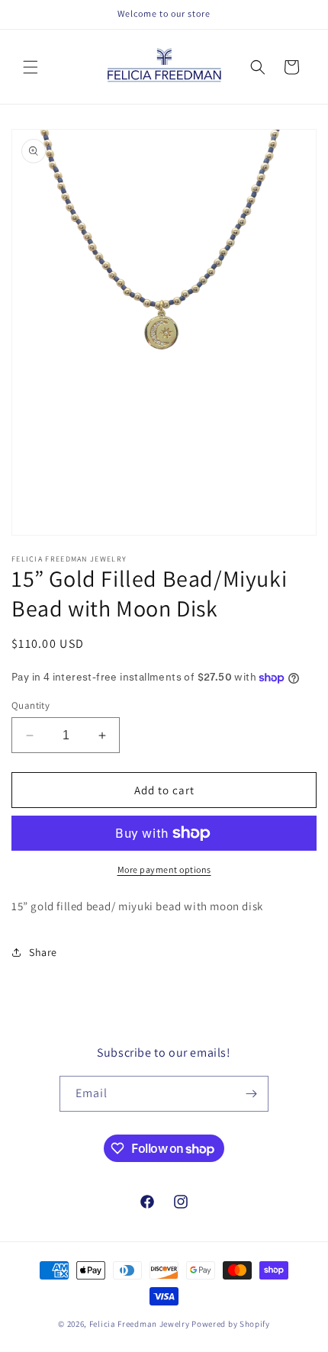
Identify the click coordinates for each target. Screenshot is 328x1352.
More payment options (164, 869)
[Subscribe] (251, 1094)
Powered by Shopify (230, 1323)
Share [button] (43, 952)
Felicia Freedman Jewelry (139, 1323)
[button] (30, 67)
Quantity (30, 705)
